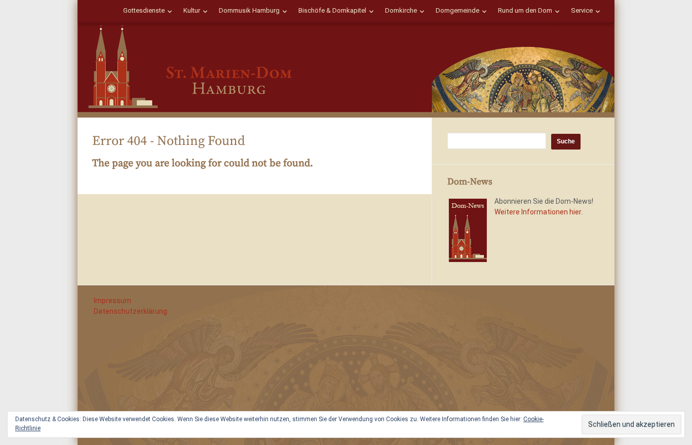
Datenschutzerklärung (130, 311)
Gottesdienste (144, 10)
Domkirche (401, 10)
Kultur (191, 10)
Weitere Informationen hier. (538, 212)
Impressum (112, 300)
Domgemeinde (457, 10)
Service (582, 10)
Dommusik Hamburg (249, 10)
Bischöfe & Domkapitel (332, 10)
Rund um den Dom (525, 10)
